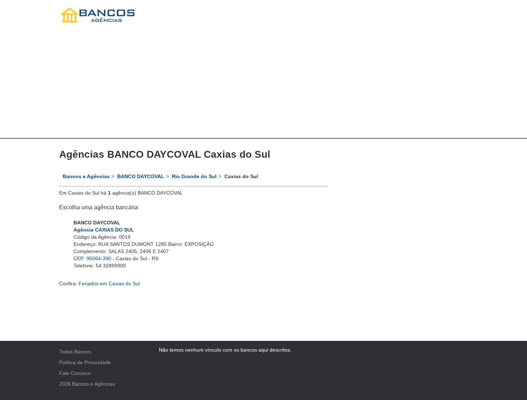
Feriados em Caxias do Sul (109, 283)
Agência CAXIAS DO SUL (103, 230)
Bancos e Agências (93, 384)
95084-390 (98, 258)
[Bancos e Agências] (98, 15)
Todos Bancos (75, 351)
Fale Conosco (75, 373)
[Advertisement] (263, 84)
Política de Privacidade (85, 362)
